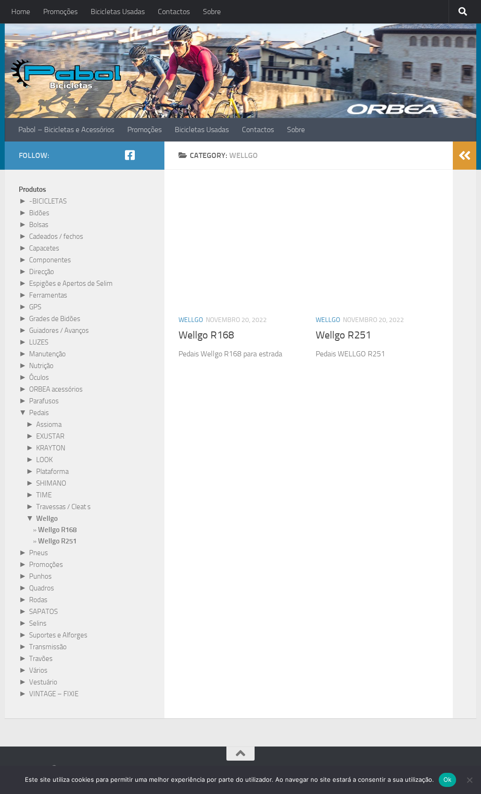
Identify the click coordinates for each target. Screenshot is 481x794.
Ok (447, 779)
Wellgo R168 (206, 335)
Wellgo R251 (343, 335)
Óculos (39, 377)
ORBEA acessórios (56, 389)
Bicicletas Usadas (118, 11)
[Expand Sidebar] (464, 156)
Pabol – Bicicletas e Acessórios (66, 129)
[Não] (469, 780)
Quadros (41, 588)
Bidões (39, 213)
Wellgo (190, 320)
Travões (41, 658)
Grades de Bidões (54, 318)
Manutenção (47, 354)
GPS (35, 307)
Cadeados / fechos (56, 236)
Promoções (60, 11)
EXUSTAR (50, 436)
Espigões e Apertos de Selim (71, 283)
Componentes (50, 260)
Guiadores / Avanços (59, 330)
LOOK (44, 460)
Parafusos (44, 401)
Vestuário (43, 682)
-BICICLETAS (48, 201)
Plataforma (52, 471)
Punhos (40, 576)
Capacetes (44, 248)
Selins (38, 623)
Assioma (49, 424)
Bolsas (38, 224)
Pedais (39, 413)
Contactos (174, 11)
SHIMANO (51, 483)
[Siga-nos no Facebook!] (129, 155)
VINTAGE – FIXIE (53, 694)
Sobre (212, 11)
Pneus (38, 553)
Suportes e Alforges (58, 635)
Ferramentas (48, 295)
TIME (44, 495)
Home (20, 11)
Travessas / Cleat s (63, 507)
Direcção (41, 271)
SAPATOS (43, 611)
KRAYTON (50, 448)
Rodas (38, 600)
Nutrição (41, 366)
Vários (38, 670)
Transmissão (48, 647)
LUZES (38, 342)
